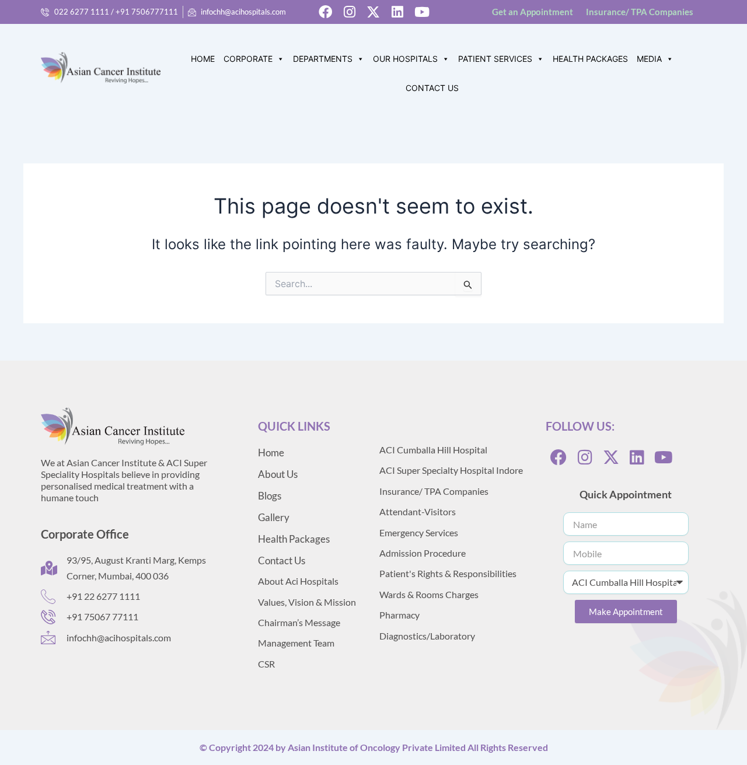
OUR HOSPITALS (405, 59)
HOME (203, 59)
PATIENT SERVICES (495, 59)
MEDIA (649, 59)
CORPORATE (248, 59)
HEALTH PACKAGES (590, 59)
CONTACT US (432, 88)
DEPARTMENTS (322, 59)
